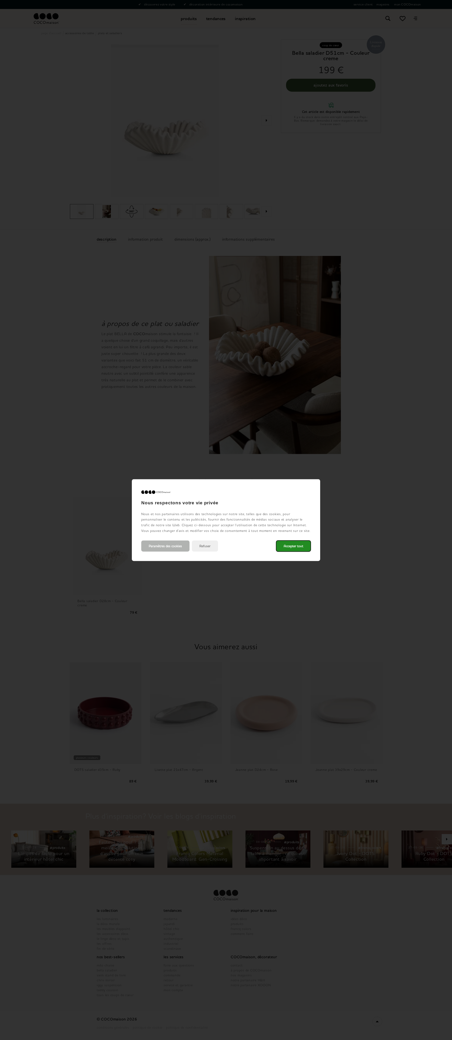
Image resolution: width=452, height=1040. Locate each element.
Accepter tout (293, 546)
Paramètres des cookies (165, 546)
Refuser (204, 546)
